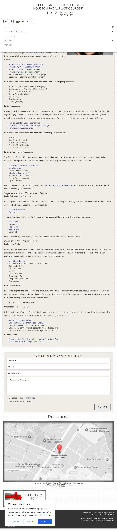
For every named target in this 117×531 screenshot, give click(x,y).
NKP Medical (110, 521)
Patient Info (9, 41)
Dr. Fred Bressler (33, 52)
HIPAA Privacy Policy (93, 518)
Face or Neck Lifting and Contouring (24, 123)
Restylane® (14, 229)
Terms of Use (29, 398)
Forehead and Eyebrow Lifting (22, 128)
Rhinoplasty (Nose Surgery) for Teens (25, 69)
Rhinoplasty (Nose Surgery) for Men (24, 67)
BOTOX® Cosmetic (17, 209)
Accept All (44, 521)
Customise (15, 521)
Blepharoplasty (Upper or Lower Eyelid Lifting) (29, 125)
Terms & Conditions (107, 518)
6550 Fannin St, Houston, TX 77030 (103, 515)
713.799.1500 (66, 15)
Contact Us (25, 21)
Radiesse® (13, 227)
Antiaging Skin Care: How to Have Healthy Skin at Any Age (33, 339)
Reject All (30, 521)
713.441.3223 (66, 13)
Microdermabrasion (17, 261)
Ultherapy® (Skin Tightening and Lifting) (26, 323)
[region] (30, 513)
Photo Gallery (10, 36)
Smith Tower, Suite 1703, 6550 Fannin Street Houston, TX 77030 (58, 486)
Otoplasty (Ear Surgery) (19, 173)
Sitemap (83, 518)
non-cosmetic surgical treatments (58, 185)
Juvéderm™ (13, 222)
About (6, 27)
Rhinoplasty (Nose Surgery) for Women (26, 64)
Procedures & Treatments (15, 32)
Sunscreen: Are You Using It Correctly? (25, 341)
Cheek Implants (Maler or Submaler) (24, 165)
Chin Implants (15, 168)
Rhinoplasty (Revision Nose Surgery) (24, 72)
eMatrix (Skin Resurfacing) (20, 320)
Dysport (12, 212)
